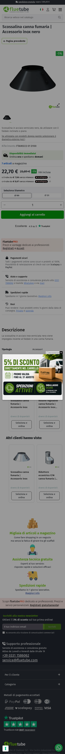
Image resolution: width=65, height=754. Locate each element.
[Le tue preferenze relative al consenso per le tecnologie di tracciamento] (6, 748)
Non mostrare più (54, 353)
